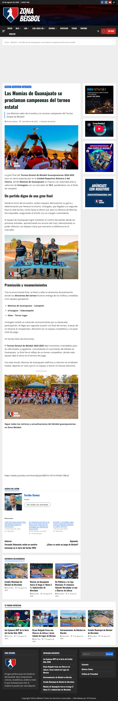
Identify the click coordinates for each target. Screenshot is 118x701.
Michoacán (66, 624)
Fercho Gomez (12, 121)
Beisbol (7, 87)
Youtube (83, 28)
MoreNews (78, 698)
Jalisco (51, 624)
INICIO (9, 28)
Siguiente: (62, 543)
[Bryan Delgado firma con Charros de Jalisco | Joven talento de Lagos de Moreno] (45, 618)
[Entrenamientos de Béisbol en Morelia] (73, 618)
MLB (17, 28)
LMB (25, 28)
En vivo (111, 31)
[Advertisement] (59, 64)
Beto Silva (9, 636)
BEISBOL (52, 28)
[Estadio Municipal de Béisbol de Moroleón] (16, 571)
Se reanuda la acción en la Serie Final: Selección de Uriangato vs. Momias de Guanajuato (39, 525)
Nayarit (9, 624)
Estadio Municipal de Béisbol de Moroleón (13, 583)
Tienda (74, 28)
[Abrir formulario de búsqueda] (98, 31)
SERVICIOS (64, 28)
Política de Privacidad (90, 674)
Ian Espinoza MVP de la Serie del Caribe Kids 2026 (17, 631)
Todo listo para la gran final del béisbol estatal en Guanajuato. (15, 524)
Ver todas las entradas (37, 504)
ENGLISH (12, 34)
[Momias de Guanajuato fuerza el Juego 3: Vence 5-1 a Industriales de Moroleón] (41, 571)
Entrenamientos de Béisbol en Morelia (72, 631)
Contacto (85, 664)
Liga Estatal (27, 87)
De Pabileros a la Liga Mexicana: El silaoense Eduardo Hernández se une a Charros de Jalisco (66, 586)
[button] (3, 31)
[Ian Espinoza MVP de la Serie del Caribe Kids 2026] (17, 618)
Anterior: (21, 544)
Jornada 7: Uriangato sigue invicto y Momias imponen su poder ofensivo (63, 524)
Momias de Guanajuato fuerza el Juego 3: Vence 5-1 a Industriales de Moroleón (41, 586)
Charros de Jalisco (41, 624)
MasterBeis (10, 588)
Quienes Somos (87, 669)
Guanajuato (16, 87)
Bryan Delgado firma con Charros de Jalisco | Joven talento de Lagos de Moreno (44, 633)
